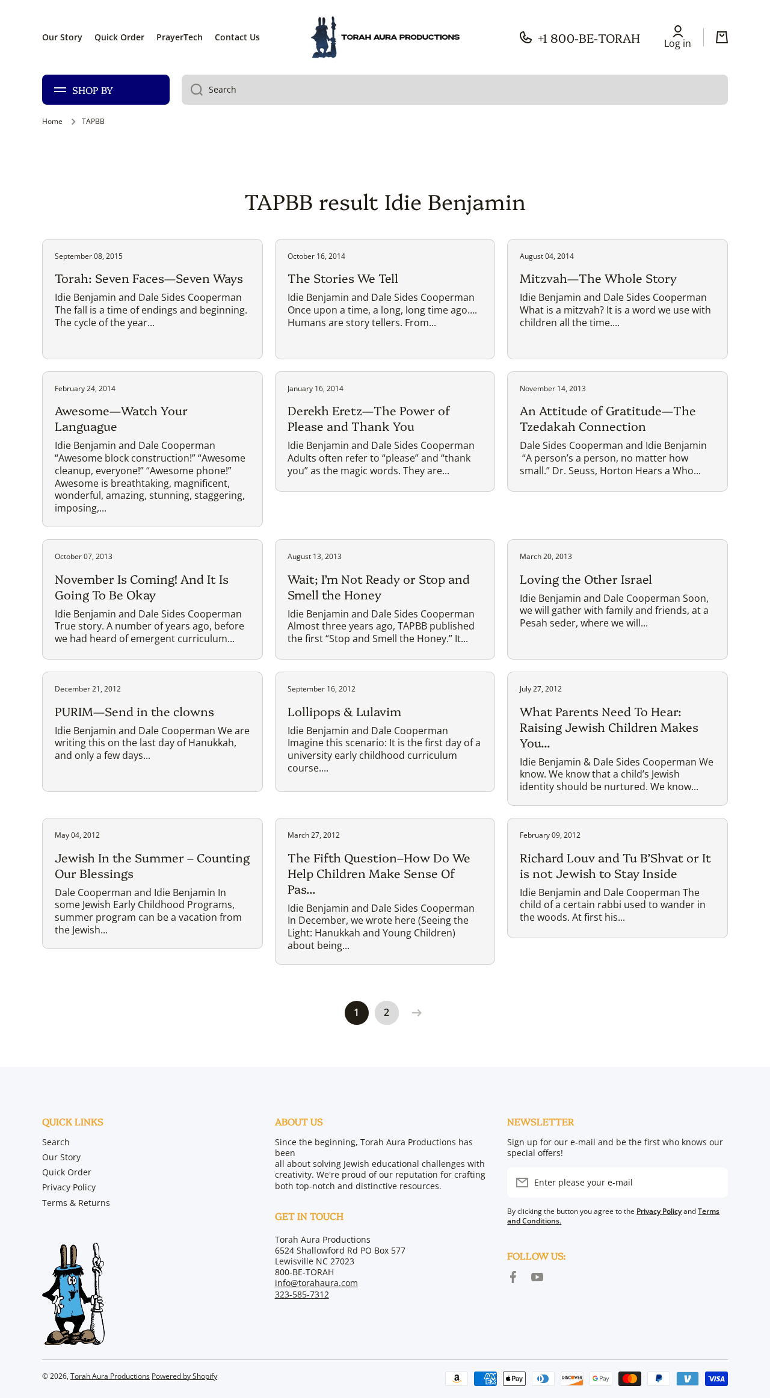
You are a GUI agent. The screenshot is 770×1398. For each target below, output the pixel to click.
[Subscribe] (713, 1183)
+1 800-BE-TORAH (589, 37)
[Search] (192, 90)
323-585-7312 (302, 1294)
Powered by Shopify (184, 1376)
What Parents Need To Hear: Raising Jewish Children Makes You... (609, 726)
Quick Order (66, 1172)
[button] (722, 37)
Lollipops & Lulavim (344, 711)
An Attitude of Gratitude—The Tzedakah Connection (608, 417)
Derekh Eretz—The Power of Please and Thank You (369, 417)
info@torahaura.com (316, 1282)
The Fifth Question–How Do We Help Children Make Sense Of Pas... (379, 872)
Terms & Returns (76, 1202)
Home (52, 121)
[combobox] (455, 90)
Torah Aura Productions (110, 1376)
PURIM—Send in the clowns (134, 711)
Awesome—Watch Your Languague (121, 417)
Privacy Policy (69, 1187)
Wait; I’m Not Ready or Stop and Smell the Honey (379, 586)
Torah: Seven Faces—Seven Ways (149, 277)
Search (56, 1142)
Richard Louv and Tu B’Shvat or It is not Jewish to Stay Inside (615, 864)
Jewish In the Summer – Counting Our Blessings (152, 864)
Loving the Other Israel (586, 578)
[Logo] (385, 37)
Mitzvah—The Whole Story (598, 277)
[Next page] (414, 1013)
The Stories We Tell (343, 277)
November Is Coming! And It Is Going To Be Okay (142, 586)
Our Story (61, 1157)
